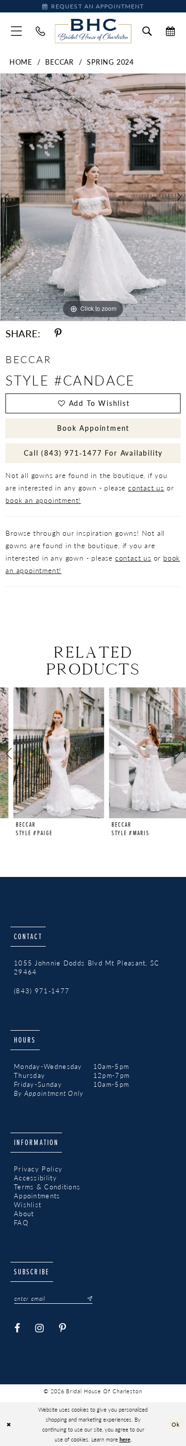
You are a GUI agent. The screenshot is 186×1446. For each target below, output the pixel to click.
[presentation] (45, 752)
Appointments (37, 1195)
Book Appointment (93, 428)
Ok (176, 1424)
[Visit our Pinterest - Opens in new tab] (63, 1328)
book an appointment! (43, 500)
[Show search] (147, 30)
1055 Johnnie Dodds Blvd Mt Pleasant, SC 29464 (87, 967)
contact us (146, 487)
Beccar (59, 62)
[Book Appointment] (170, 30)
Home (20, 62)
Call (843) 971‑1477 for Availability (93, 453)
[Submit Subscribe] (87, 1299)
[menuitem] (16, 31)
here (125, 1439)
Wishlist (27, 1204)
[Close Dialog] (8, 1424)
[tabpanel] (93, 197)
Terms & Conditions (47, 1186)
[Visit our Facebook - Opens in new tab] (17, 1328)
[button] (16, 31)
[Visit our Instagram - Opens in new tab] (40, 1328)
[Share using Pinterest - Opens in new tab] (58, 333)
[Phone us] (40, 30)
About (24, 1213)
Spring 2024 (110, 62)
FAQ (21, 1222)
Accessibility (35, 1177)
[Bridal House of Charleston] (93, 31)
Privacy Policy (38, 1168)
